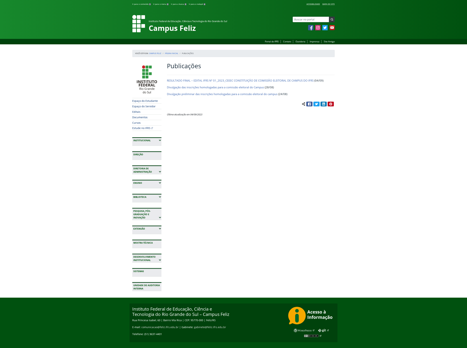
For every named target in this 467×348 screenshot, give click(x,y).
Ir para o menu (160, 4)
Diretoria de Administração (147, 170)
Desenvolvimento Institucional (147, 258)
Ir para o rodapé (197, 4)
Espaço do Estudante (145, 101)
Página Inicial (171, 53)
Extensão (147, 228)
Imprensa (314, 41)
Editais (136, 112)
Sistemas (138, 271)
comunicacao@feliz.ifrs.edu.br (160, 327)
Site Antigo (329, 41)
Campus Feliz (155, 53)
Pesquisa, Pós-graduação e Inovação (147, 214)
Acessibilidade (313, 4)
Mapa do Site (328, 4)
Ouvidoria (300, 41)
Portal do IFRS (272, 41)
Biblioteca (147, 197)
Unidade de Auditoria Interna (146, 287)
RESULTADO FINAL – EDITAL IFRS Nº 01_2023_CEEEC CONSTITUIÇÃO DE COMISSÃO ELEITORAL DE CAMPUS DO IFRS (240, 80)
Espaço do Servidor (144, 106)
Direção (138, 154)
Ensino (147, 182)
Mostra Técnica (143, 242)
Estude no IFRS (141, 128)
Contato (287, 41)
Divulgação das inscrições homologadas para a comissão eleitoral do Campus (215, 87)
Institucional (147, 140)
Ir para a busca (178, 4)
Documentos (140, 117)
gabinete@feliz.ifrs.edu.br (210, 327)
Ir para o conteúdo (141, 4)
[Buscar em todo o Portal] (332, 19)
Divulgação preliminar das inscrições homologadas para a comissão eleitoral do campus (222, 94)
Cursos (136, 122)
